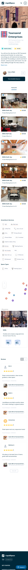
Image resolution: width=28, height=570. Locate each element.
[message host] (23, 73)
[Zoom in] (4, 283)
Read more (4, 65)
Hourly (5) (14, 87)
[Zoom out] (4, 286)
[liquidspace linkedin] (3, 559)
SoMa (4, 330)
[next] (25, 359)
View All (14, 470)
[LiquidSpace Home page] (8, 3)
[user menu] (25, 3)
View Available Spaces (14, 79)
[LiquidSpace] (8, 555)
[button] (27, 17)
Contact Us (9, 559)
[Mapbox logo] (4, 309)
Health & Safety (7, 48)
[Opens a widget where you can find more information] (21, 567)
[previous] (22, 359)
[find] (21, 3)
